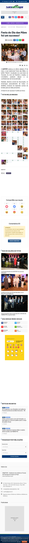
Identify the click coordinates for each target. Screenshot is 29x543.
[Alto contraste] (20, 65)
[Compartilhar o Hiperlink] (23, 40)
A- (27, 65)
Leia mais (19, 541)
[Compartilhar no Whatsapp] (20, 40)
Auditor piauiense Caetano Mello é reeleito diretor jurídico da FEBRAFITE (13, 430)
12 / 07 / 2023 (12, 27)
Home (8, 23)
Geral (4, 407)
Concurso (8, 417)
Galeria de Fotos (19, 23)
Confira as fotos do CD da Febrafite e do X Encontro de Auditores (12, 293)
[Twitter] (16, 17)
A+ (24, 65)
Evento (7, 407)
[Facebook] (10, 17)
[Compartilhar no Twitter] (17, 40)
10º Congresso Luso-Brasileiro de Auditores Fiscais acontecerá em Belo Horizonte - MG (14, 409)
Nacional (8, 428)
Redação (5, 412)
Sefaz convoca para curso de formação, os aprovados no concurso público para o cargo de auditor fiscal (14, 420)
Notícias (13, 23)
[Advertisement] (14, 183)
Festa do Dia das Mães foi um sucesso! (14, 34)
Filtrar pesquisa (14, 456)
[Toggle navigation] (2, 17)
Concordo (24, 541)
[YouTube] (19, 17)
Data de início (5, 444)
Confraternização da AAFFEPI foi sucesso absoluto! (12, 272)
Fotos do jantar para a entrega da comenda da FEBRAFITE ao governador (13, 314)
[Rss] (22, 17)
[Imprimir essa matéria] (22, 65)
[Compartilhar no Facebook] (14, 40)
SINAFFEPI (8, 173)
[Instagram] (13, 17)
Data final (4, 450)
